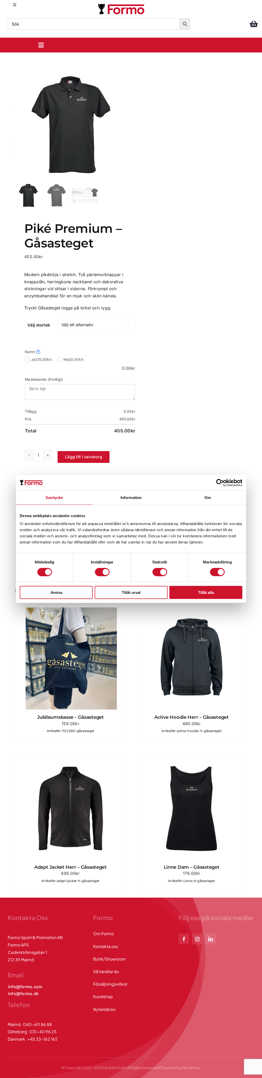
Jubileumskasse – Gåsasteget (70, 717)
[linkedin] (210, 939)
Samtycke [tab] (54, 497)
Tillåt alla (206, 592)
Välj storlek (38, 325)
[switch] (102, 572)
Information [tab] (131, 497)
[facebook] (184, 939)
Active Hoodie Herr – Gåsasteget (191, 717)
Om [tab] (207, 497)
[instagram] (197, 939)
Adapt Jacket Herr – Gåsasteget (70, 867)
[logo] (121, 4)
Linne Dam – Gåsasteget (192, 867)
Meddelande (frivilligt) (44, 379)
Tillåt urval (131, 592)
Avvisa (56, 592)
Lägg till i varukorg (83, 456)
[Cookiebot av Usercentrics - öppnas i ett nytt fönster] (220, 482)
